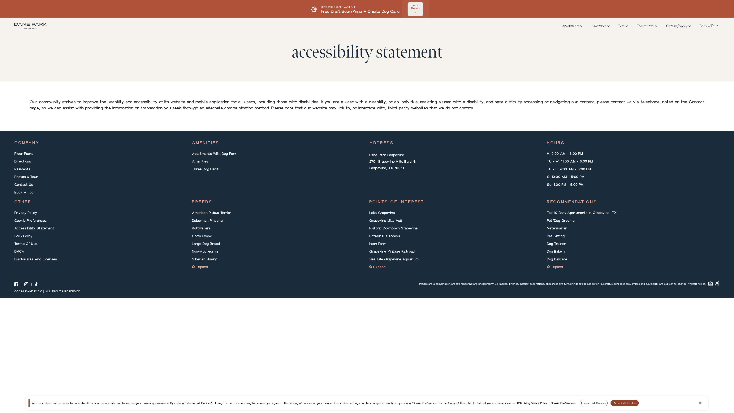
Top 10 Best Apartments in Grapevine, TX (582, 213)
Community (645, 26)
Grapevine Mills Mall (385, 220)
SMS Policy (23, 236)
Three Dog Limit (205, 169)
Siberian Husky (204, 259)
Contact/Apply (676, 26)
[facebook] (16, 284)
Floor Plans (23, 153)
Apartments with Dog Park (214, 153)
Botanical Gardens (384, 236)
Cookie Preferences (30, 220)
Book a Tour (708, 26)
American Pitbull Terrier (212, 213)
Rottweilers (201, 228)
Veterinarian (557, 228)
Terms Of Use (25, 243)
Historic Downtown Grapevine (393, 228)
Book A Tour (24, 192)
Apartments (570, 26)
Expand (202, 267)
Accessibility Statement (34, 228)
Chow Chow (202, 236)
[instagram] (26, 284)
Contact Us (23, 184)
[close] (700, 403)
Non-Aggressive (205, 251)
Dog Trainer (556, 243)
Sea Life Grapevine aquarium (394, 259)
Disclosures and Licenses (35, 259)
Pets (621, 26)
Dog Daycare (557, 259)
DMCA (19, 251)
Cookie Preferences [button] (563, 403)
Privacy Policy (25, 213)
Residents (22, 169)
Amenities (598, 26)
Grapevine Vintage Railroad (392, 251)
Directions (22, 161)
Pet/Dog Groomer (561, 220)
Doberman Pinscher (208, 220)
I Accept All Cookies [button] (624, 403)
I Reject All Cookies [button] (593, 403)
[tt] (36, 284)
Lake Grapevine (382, 213)
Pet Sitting (556, 236)
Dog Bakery (556, 251)
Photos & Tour (26, 177)
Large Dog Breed (206, 243)
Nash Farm (377, 243)
